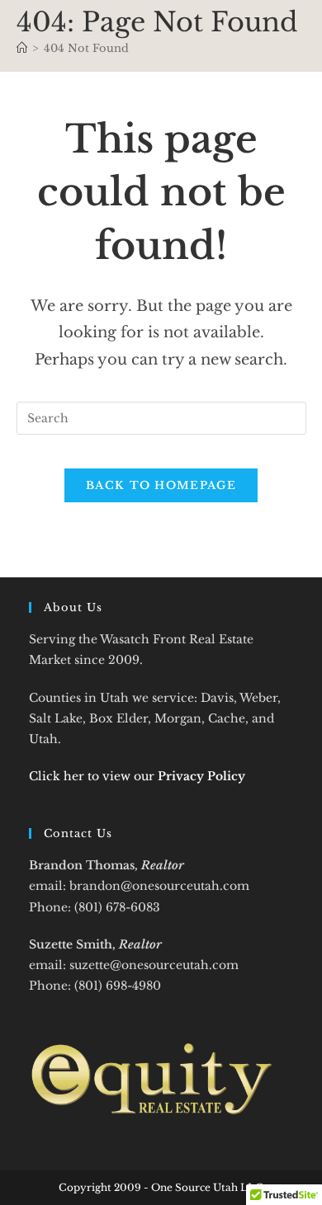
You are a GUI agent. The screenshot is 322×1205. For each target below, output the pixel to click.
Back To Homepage (161, 485)
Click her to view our (137, 776)
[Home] (22, 48)
